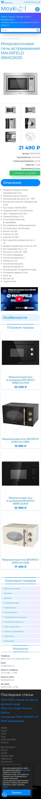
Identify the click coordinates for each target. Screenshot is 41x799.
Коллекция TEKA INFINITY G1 (19, 716)
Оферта (34, 788)
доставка (36, 168)
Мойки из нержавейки (14, 631)
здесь (5, 787)
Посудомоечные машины (15, 617)
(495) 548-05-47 (23, 658)
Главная (4, 727)
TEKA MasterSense (12, 721)
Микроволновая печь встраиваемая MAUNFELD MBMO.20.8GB (20, 500)
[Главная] (13, 12)
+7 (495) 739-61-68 (31, 2)
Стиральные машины (13, 622)
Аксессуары (9, 641)
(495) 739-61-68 (8, 658)
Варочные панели (12, 588)
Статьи (3, 733)
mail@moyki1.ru (8, 665)
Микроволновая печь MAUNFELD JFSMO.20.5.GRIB (20, 561)
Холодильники (10, 612)
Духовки (8, 598)
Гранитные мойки (12, 626)
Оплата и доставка (8, 739)
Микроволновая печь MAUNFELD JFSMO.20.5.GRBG (20, 440)
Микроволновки (11, 602)
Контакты (4, 742)
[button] (5, 794)
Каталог (4, 730)
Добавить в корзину (25, 173)
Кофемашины (10, 607)
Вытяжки (8, 593)
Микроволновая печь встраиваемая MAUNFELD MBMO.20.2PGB (20, 380)
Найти (37, 30)
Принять (17, 792)
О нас (3, 736)
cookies (25, 770)
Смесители (9, 636)
